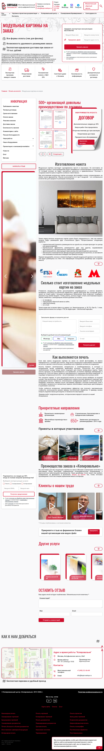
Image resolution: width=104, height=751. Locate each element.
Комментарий (45, 598)
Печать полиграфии (77, 726)
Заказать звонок (18, 372)
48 (49, 154)
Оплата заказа (8, 117)
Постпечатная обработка (78, 730)
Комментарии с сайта (10, 131)
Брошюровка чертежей (10, 720)
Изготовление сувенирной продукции (15, 730)
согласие (72, 57)
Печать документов (43, 720)
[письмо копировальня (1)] (60, 139)
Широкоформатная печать (79, 723)
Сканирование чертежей (10, 717)
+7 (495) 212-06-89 (56, 8)
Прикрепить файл (74, 40)
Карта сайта (46, 707)
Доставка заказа (9, 124)
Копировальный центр (49, 13)
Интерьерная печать (9, 733)
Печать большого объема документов (15, 726)
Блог (4, 154)
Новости (6, 151)
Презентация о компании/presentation (16, 146)
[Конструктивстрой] (45, 139)
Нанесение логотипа (43, 730)
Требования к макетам (11, 106)
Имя (41, 611)
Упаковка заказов (9, 120)
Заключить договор (83, 142)
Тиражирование (41, 733)
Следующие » (58, 154)
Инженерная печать (8, 713)
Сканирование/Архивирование (71, 13)
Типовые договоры (9, 110)
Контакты (15, 16)
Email (74, 611)
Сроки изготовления (10, 113)
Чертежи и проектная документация (24, 13)
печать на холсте (78, 474)
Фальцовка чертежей (77, 717)
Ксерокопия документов (78, 720)
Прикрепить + (94, 532)
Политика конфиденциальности (90, 692)
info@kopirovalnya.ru (44, 8)
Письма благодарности (11, 135)
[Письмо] (60, 119)
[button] (6, 14)
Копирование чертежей (44, 717)
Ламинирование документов (46, 723)
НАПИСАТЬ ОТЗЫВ (19, 166)
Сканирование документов (11, 723)
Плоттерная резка (76, 733)
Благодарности (91, 13)
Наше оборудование (10, 142)
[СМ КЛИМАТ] (45, 119)
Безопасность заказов (11, 128)
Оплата (54, 707)
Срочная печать (41, 726)
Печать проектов (76, 713)
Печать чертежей (42, 713)
